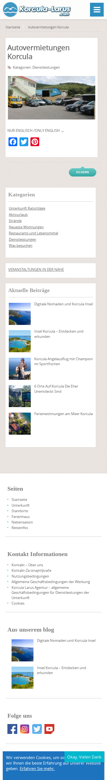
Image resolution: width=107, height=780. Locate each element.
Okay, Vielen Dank (84, 757)
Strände (15, 220)
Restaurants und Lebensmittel (33, 233)
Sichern (82, 172)
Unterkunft (21, 505)
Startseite (12, 27)
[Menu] (97, 10)
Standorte (20, 510)
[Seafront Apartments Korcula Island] (20, 424)
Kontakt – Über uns (27, 564)
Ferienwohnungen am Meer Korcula (63, 413)
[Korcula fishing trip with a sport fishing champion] (20, 369)
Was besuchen (20, 245)
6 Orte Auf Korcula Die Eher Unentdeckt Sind (56, 389)
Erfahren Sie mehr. (37, 768)
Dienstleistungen (46, 67)
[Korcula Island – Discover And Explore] (20, 341)
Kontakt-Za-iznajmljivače (31, 570)
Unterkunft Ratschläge (27, 208)
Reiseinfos (20, 527)
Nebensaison (22, 522)
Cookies (18, 603)
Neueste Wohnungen (26, 227)
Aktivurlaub (18, 214)
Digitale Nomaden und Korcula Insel (63, 303)
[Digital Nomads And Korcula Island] (20, 314)
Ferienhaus (21, 516)
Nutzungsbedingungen (30, 576)
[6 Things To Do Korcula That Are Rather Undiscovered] (20, 396)
